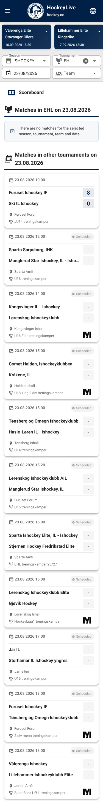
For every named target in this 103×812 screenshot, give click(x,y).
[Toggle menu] (7, 10)
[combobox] (26, 60)
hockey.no (55, 15)
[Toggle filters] (93, 10)
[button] (85, 61)
